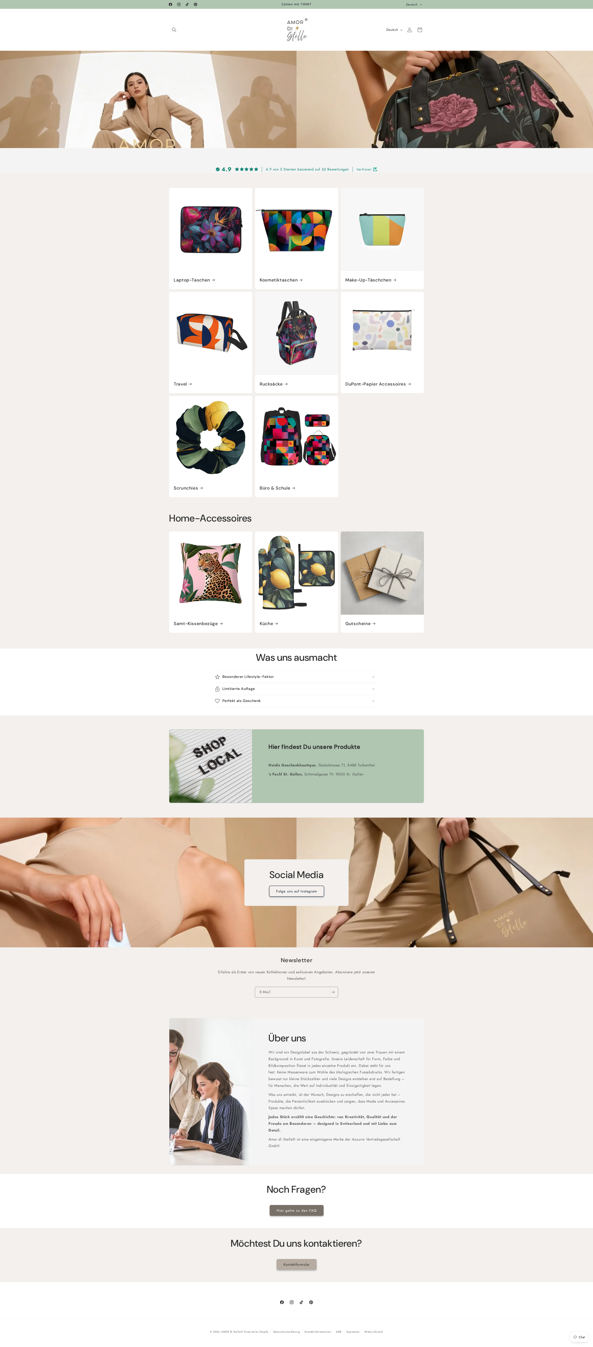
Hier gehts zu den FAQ (297, 1210)
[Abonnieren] (333, 992)
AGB (338, 1331)
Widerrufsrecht (373, 1331)
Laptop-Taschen (192, 280)
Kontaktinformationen (318, 1331)
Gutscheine (358, 623)
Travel (180, 384)
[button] (174, 30)
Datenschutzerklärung (286, 1331)
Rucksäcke (271, 384)
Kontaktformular (297, 1264)
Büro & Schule (275, 488)
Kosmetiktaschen (279, 280)
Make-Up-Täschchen (368, 280)
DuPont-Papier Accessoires (375, 384)
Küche (266, 623)
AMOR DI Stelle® (232, 1332)
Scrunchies (186, 488)
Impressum (353, 1331)
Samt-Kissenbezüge (196, 623)
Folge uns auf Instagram (296, 891)
